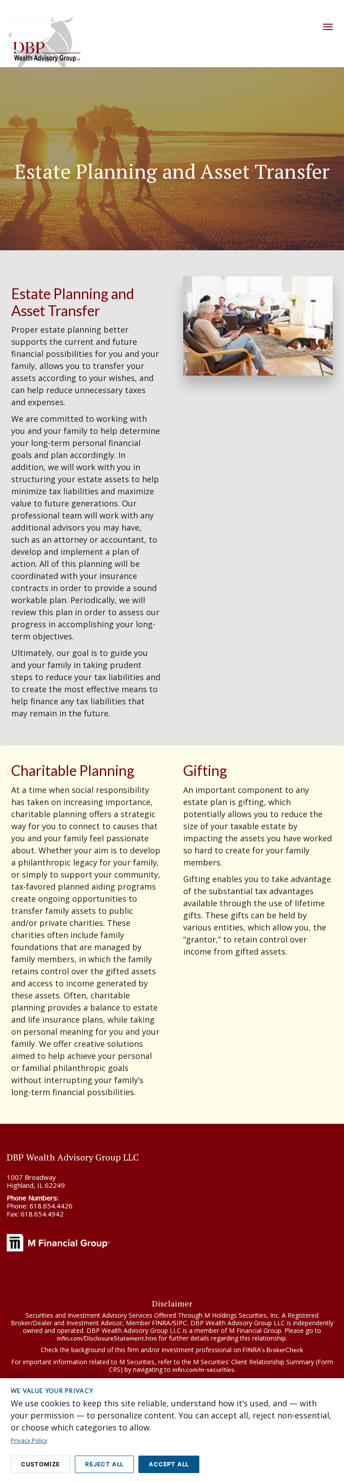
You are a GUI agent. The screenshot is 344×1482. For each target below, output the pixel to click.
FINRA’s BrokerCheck (273, 1350)
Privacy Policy (29, 1440)
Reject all (104, 1464)
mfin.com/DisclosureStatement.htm (107, 1337)
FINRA (161, 1323)
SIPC (180, 1323)
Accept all (169, 1464)
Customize (40, 1464)
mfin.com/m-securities (203, 1369)
